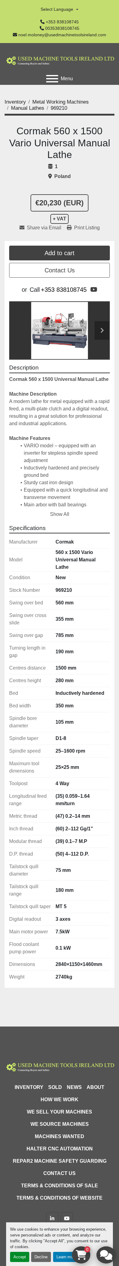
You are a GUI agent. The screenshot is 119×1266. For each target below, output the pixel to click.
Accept (19, 1257)
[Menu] (52, 78)
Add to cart (59, 253)
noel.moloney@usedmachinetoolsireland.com (62, 34)
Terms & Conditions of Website (59, 1198)
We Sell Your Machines (59, 1111)
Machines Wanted (59, 1136)
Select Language (57, 9)
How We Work (59, 1099)
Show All (59, 514)
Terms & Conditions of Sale (59, 1185)
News (74, 1087)
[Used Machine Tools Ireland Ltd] (59, 1066)
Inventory (29, 1087)
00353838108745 (62, 28)
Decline (41, 1257)
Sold (55, 1087)
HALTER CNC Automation (60, 1148)
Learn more (66, 1257)
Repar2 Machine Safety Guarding (59, 1161)
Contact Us (60, 270)
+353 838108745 (62, 21)
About (95, 1087)
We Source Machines (60, 1124)
